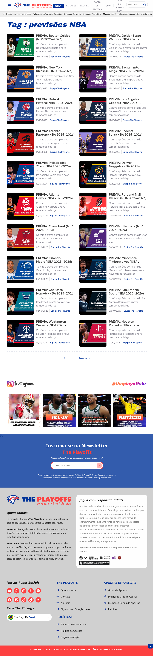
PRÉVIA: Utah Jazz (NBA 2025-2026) (126, 228)
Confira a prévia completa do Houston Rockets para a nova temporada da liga (52, 334)
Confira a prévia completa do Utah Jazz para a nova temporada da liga (128, 238)
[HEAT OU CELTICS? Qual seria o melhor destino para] (94, 410)
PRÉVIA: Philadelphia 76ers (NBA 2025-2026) (53, 164)
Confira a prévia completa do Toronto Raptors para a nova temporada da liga (52, 143)
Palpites (84, 5)
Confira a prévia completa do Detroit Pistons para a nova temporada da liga (52, 111)
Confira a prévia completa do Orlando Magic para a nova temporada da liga (52, 270)
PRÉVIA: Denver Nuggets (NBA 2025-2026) (124, 166)
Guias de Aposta (117, 590)
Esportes (71, 5)
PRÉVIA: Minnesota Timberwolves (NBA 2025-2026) (123, 261)
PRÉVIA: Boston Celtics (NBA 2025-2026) (53, 37)
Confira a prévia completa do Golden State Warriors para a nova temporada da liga (128, 48)
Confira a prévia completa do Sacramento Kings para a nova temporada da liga (126, 79)
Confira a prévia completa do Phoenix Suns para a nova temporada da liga (125, 143)
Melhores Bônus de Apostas (124, 603)
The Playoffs (67, 583)
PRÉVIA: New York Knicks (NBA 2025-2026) (54, 69)
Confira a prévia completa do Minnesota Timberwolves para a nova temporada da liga (126, 270)
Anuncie (65, 603)
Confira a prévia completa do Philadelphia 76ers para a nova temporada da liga (52, 175)
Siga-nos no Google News (75, 609)
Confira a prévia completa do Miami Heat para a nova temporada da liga (52, 238)
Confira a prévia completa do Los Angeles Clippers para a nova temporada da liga (127, 111)
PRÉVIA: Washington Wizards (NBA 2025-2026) (51, 325)
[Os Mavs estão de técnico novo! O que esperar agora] (129, 410)
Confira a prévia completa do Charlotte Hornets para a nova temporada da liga (53, 302)
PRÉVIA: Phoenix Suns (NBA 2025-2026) (126, 132)
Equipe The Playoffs (60, 56)
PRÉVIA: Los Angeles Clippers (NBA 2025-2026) (124, 102)
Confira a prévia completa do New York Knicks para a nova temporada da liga (55, 79)
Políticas (64, 617)
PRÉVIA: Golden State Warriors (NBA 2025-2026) (125, 39)
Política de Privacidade (73, 624)
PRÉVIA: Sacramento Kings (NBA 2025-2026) (126, 69)
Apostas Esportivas (120, 583)
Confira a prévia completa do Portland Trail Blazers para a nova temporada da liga (127, 206)
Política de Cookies (71, 630)
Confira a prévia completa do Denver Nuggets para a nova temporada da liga (125, 175)
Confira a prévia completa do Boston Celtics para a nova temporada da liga (52, 48)
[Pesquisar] (145, 4)
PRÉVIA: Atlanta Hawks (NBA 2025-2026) (54, 196)
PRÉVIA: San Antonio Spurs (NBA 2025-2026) (126, 291)
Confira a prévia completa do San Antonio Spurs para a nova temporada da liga (127, 302)
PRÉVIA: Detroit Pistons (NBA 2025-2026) (55, 100)
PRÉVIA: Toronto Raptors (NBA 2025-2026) (55, 132)
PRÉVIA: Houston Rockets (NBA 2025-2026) (124, 325)
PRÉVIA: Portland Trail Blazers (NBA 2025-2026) (127, 196)
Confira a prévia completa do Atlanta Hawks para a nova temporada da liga (52, 206)
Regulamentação (70, 637)
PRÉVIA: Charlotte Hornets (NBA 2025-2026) (55, 291)
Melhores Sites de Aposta (122, 596)
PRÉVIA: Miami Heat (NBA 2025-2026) (55, 228)
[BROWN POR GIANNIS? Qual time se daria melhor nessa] (59, 410)
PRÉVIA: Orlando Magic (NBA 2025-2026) (54, 259)
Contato (65, 596)
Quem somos (68, 590)
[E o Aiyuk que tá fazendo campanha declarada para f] (24, 410)
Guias (109, 5)
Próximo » (84, 358)
